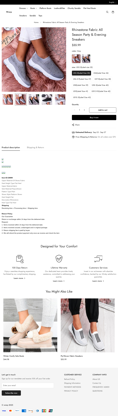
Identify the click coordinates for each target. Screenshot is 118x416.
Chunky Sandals (74, 8)
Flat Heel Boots (89, 8)
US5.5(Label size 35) (81, 73)
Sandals (33, 15)
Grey (76, 58)
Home (36, 22)
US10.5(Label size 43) (82, 97)
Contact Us (97, 383)
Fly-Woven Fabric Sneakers (72, 356)
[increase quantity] (84, 110)
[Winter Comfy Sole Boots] (30, 325)
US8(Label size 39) (80, 85)
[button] (113, 12)
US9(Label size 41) (80, 91)
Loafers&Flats (59, 8)
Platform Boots (45, 8)
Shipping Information (72, 383)
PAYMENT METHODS (72, 387)
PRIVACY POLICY (71, 391)
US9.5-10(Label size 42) (101, 91)
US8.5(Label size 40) (100, 85)
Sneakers (23, 15)
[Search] (107, 12)
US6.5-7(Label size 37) (82, 79)
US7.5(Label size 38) (103, 79)
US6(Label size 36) (100, 73)
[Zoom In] (61, 32)
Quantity (75, 104)
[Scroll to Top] (113, 403)
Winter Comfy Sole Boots (13, 356)
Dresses (22, 8)
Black (86, 58)
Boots (32, 8)
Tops (40, 15)
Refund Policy (69, 379)
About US (96, 379)
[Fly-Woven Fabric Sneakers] (88, 325)
